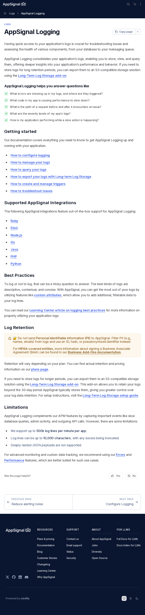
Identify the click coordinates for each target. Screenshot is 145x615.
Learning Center (46, 570)
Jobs (95, 545)
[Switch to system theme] (124, 598)
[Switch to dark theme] (136, 598)
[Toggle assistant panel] (135, 4)
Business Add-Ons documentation (94, 352)
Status (70, 551)
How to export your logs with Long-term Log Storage (51, 176)
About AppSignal (101, 538)
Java (14, 249)
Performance (14, 460)
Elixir (14, 228)
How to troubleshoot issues (32, 191)
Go (13, 242)
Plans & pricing (45, 538)
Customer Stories (47, 557)
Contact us (72, 538)
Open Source (100, 557)
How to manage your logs (30, 162)
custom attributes (47, 295)
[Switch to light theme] (130, 598)
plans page (39, 369)
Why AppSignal (46, 577)
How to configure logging (30, 155)
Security (71, 557)
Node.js (16, 235)
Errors (120, 454)
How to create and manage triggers (38, 184)
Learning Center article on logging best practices (67, 310)
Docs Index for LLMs (129, 545)
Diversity (97, 551)
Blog (39, 551)
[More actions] (140, 4)
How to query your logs (29, 169)
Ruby (14, 221)
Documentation (46, 545)
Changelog (43, 564)
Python (16, 264)
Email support (74, 545)
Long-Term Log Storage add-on (42, 75)
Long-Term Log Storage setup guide (110, 395)
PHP (14, 256)
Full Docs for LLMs (127, 538)
